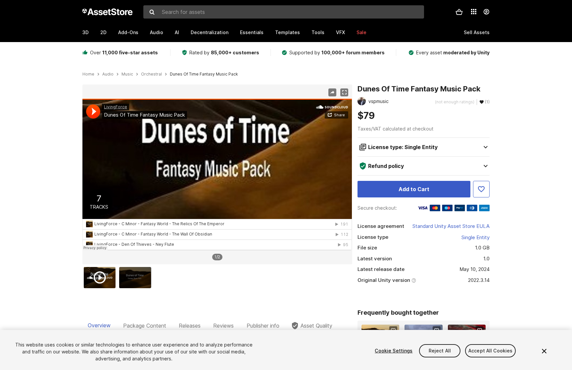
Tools (317, 32)
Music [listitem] (127, 74)
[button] (459, 12)
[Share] (332, 92)
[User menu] (486, 12)
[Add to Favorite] (481, 189)
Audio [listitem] (108, 74)
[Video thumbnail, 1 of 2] (101, 277)
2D (103, 32)
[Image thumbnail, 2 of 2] (136, 277)
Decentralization (209, 32)
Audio (156, 32)
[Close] (544, 351)
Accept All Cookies (490, 350)
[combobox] (283, 12)
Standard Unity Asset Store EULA (451, 226)
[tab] (99, 325)
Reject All (440, 350)
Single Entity (475, 237)
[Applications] (474, 12)
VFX (340, 32)
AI (177, 32)
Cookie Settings (393, 350)
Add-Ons (128, 32)
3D (85, 32)
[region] (217, 174)
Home (88, 74)
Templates (287, 32)
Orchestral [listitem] (151, 74)
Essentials (251, 32)
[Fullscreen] (344, 92)
